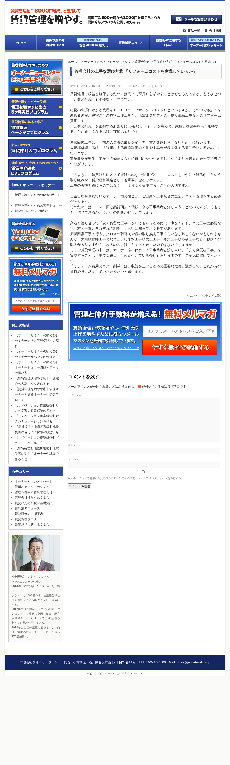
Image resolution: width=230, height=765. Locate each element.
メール (73, 459)
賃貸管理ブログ (26, 519)
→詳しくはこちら (49, 294)
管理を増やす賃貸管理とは (34, 492)
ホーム (72, 61)
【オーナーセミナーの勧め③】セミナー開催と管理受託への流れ (37, 340)
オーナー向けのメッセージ (100, 61)
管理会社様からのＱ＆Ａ (32, 497)
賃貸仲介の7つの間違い (31, 211)
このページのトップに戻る (205, 295)
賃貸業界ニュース (27, 508)
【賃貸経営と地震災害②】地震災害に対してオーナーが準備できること (37, 453)
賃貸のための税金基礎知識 (34, 503)
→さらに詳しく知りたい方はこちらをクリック (106, 348)
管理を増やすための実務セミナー (38, 205)
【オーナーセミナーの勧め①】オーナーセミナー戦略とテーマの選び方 (37, 367)
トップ (126, 61)
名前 (71, 445)
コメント (74, 395)
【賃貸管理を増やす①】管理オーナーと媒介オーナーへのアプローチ (37, 394)
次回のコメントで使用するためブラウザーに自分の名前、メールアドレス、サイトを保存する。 (126, 478)
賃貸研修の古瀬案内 (29, 514)
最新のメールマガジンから (34, 487)
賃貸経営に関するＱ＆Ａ (32, 524)
